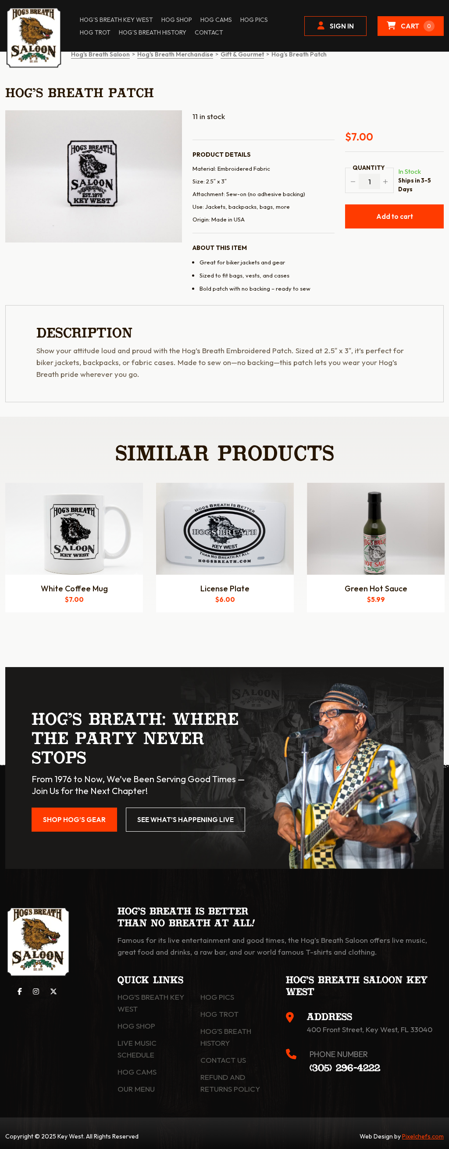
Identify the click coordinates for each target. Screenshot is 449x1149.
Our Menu (136, 1088)
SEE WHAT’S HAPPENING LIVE (185, 819)
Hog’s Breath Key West (116, 20)
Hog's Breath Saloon (100, 54)
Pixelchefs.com (423, 1136)
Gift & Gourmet (242, 54)
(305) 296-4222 (345, 1068)
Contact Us (223, 1060)
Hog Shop (136, 1025)
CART (416, 26)
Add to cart (394, 216)
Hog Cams (216, 20)
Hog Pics (217, 996)
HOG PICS (254, 20)
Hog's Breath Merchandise (175, 54)
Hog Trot (219, 1014)
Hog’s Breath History (152, 32)
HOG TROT (95, 32)
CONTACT (209, 32)
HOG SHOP (176, 20)
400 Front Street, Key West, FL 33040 (369, 1029)
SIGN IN (342, 26)
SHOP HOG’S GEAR (74, 819)
